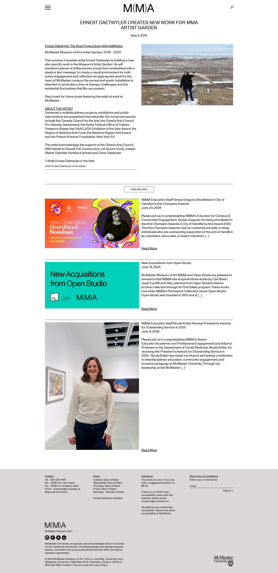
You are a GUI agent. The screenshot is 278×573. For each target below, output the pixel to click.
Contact (67, 565)
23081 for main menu (63, 483)
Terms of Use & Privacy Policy (91, 565)
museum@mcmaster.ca (66, 489)
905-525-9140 (58, 480)
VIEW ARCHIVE (139, 189)
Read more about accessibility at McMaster (158, 512)
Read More (149, 248)
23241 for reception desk (65, 486)
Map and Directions (56, 492)
